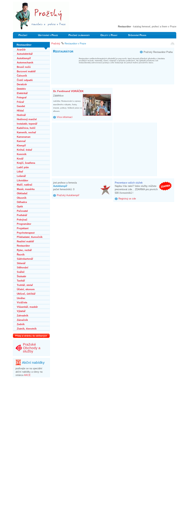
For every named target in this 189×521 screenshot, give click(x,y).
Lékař (20, 171)
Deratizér (22, 84)
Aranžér (21, 49)
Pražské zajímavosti (79, 35)
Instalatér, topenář (27, 123)
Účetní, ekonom (26, 289)
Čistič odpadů (25, 80)
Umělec (21, 298)
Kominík (21, 154)
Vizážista (22, 302)
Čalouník (22, 75)
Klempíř (21, 145)
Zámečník (22, 320)
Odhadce (22, 202)
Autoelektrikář (25, 53)
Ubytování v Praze (48, 35)
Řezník (21, 254)
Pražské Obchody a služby (31, 347)
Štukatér (21, 276)
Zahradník (22, 315)
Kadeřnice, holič (26, 128)
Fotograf (21, 97)
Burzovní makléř (26, 71)
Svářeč (21, 272)
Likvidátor (22, 180)
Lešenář (21, 176)
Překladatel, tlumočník (29, 237)
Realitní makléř (25, 241)
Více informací (65, 117)
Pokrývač (22, 219)
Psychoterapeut (26, 232)
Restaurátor (23, 245)
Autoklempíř (24, 58)
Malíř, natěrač (24, 184)
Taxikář (21, 280)
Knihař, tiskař (24, 149)
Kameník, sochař (26, 132)
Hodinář (21, 115)
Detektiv (21, 88)
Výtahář (21, 311)
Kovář (20, 158)
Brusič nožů (24, 67)
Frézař (20, 102)
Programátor (24, 224)
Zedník (21, 324)
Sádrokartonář (25, 258)
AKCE (27, 375)
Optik (20, 206)
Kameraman (23, 136)
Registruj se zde (127, 198)
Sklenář (21, 263)
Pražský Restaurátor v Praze (28, 3)
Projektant (22, 228)
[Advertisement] (133, 14)
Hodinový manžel (27, 119)
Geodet (21, 106)
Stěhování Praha (137, 35)
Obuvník (21, 197)
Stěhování (22, 267)
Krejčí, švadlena (26, 163)
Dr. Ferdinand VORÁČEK (68, 91)
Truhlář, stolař (25, 285)
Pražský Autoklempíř (68, 195)
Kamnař (21, 141)
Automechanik (25, 62)
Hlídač (20, 110)
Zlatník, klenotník (27, 328)
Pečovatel (22, 211)
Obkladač (22, 193)
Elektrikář (22, 93)
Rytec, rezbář (24, 250)
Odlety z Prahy (108, 35)
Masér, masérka (26, 189)
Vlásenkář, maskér (27, 307)
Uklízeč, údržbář (26, 293)
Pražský (22, 35)
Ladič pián (23, 167)
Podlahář (22, 215)
